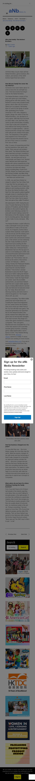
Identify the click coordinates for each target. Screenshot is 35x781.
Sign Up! (17, 417)
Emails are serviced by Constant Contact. (13, 412)
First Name (7, 387)
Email (6, 378)
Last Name (7, 396)
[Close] (32, 359)
